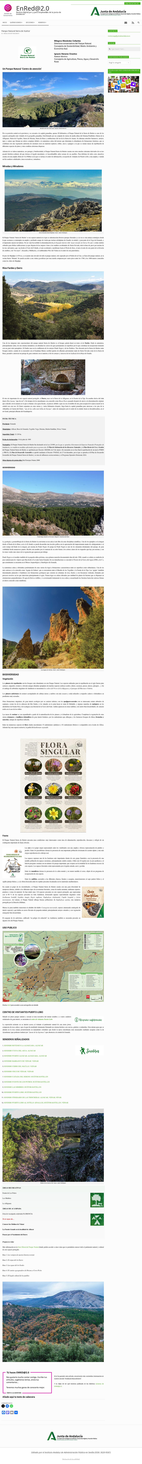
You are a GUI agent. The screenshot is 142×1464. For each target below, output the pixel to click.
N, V (61, 1102)
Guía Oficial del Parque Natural (28, 1247)
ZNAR (66, 1102)
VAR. (60, 1097)
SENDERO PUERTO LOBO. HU (15, 1092)
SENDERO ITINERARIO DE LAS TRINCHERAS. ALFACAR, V (27, 1097)
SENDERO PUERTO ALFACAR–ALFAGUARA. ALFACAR (25, 1056)
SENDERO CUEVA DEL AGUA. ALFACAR (20, 1050)
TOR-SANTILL (40, 1076)
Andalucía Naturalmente (11, 33)
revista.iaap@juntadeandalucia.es (119, 36)
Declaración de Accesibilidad (71, 1459)
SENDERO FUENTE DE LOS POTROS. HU (19, 1082)
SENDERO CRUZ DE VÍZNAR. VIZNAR (19, 1071)
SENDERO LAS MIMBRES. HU (15, 1087)
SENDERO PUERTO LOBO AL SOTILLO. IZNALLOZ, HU (25, 1102)
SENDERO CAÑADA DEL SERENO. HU (19, 1076)
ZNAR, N (54, 1097)
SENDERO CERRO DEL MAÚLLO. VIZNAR (20, 1066)
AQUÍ (9, 1005)
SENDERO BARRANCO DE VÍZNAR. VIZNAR (21, 1061)
